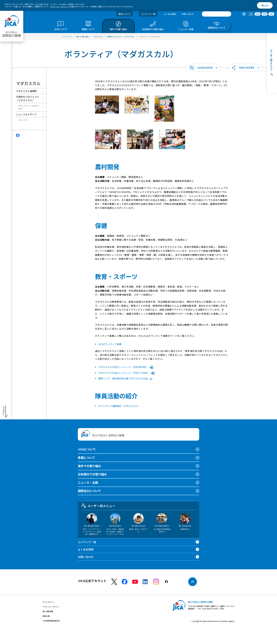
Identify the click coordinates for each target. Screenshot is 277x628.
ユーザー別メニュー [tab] (101, 506)
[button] (203, 67)
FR (264, 14)
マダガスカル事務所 (26, 91)
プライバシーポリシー (59, 6)
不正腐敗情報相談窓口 (51, 620)
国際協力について (89, 491)
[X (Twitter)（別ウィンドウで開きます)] (114, 582)
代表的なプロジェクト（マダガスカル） (27, 98)
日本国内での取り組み (92, 474)
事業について (86, 457)
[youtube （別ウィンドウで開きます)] (135, 582)
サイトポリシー (49, 602)
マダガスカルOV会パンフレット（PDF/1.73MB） (124, 372)
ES (271, 14)
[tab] (244, 14)
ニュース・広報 (88, 482)
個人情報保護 (48, 611)
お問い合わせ (187, 14)
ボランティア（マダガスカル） (28, 107)
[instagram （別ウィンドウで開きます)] (156, 582)
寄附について (124, 14)
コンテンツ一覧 (148, 14)
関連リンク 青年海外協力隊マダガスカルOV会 (123, 378)
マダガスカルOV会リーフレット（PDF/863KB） (123, 367)
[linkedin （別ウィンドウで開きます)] (145, 581)
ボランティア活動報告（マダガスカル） (119, 406)
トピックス (23, 120)
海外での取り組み (89, 466)
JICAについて (87, 449)
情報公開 (46, 616)
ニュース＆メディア (26, 114)
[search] (216, 14)
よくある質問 (169, 14)
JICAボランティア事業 (109, 344)
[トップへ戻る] (192, 581)
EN (257, 14)
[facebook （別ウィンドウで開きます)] (125, 582)
